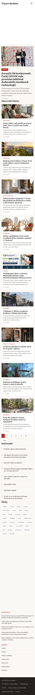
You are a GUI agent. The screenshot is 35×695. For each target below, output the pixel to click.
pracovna (17, 514)
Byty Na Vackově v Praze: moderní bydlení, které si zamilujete (14, 419)
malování (12, 522)
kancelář (12, 533)
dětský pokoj (27, 518)
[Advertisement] (17, 26)
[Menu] (32, 3)
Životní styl (4, 663)
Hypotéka (27, 530)
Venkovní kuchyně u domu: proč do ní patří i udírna (17, 347)
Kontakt (4, 688)
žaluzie (11, 526)
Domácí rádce (5, 666)
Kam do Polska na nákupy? (13, 463)
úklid (20, 510)
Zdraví (12, 506)
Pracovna (6, 120)
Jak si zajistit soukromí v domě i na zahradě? (15, 477)
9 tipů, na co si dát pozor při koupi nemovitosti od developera (15, 497)
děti (4, 530)
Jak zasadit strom (10, 484)
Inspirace (6, 158)
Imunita (5, 533)
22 (16, 436)
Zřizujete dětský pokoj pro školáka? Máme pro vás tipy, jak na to (18, 470)
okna (4, 514)
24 (26, 436)
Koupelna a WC (8, 195)
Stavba (4, 69)
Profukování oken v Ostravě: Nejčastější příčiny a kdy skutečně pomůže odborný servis (17, 275)
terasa (18, 506)
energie (10, 530)
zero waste (19, 526)
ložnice (27, 510)
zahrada (5, 506)
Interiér (3, 648)
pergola (25, 506)
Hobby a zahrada (9, 344)
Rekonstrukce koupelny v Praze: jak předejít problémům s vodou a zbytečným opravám (17, 200)
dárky (27, 526)
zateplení (12, 518)
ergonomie (18, 530)
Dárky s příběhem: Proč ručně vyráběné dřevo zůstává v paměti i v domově (17, 238)
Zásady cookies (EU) (7, 691)
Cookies (17, 691)
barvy (19, 518)
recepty (29, 522)
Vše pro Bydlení (9, 3)
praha (25, 514)
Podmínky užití (24, 684)
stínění (4, 526)
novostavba (21, 522)
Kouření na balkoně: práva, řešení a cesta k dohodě (14, 383)
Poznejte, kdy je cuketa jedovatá (15, 449)
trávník (10, 514)
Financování (5, 659)
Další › (5, 440)
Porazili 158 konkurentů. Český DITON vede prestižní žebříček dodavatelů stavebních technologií (16, 79)
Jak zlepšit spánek (10, 490)
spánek (5, 518)
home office (6, 510)
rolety (14, 510)
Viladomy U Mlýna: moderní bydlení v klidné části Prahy (15, 312)
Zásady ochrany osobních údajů (17, 688)
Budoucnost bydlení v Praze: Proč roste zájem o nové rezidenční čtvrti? (17, 163)
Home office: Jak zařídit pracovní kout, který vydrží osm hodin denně (17, 125)
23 (21, 436)
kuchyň (5, 522)
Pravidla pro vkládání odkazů (10, 684)
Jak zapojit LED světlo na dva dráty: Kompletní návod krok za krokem (16, 456)
